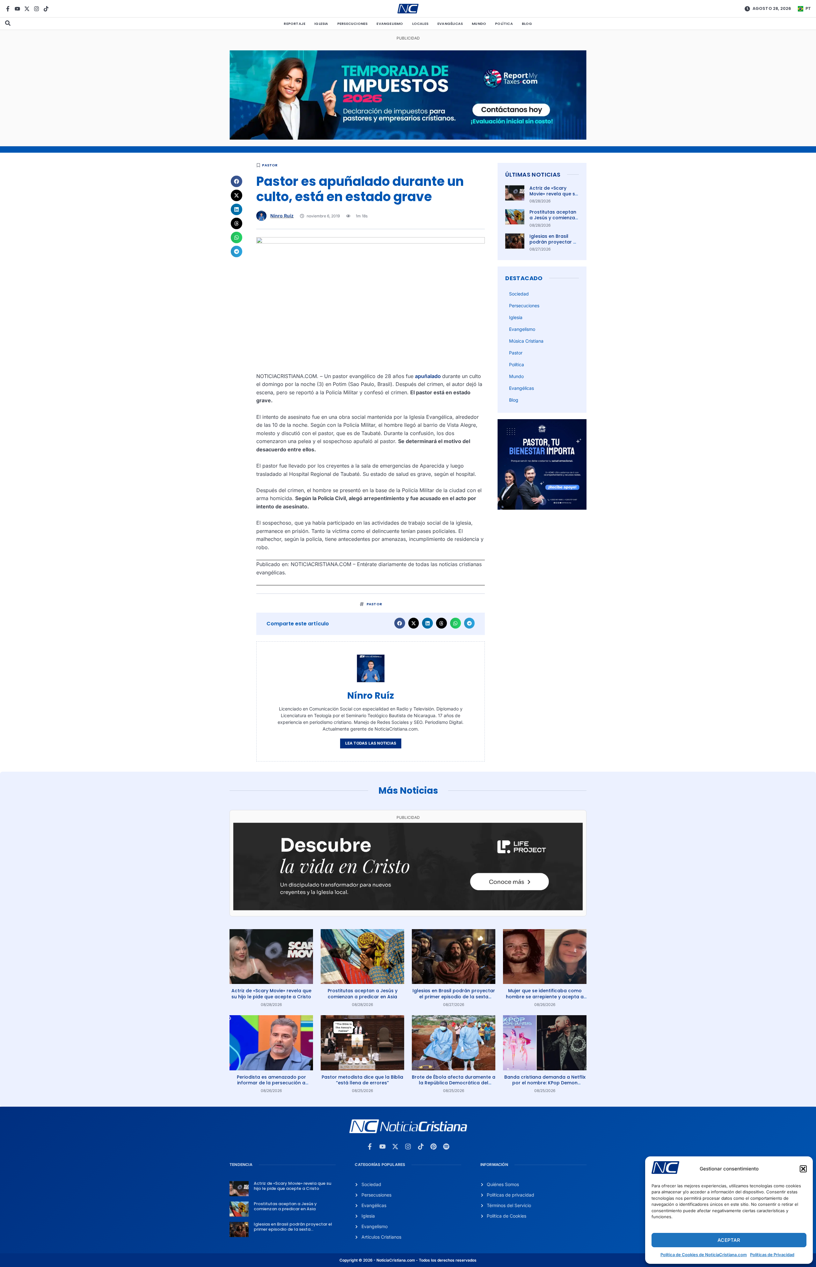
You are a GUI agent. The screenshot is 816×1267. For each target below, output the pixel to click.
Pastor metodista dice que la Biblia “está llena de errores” (362, 1080)
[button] (803, 1169)
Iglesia (321, 23)
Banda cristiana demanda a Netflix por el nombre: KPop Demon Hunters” (545, 1083)
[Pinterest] (433, 1146)
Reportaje (294, 23)
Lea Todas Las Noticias (370, 743)
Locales (420, 23)
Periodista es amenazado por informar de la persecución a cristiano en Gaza (271, 1083)
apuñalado (428, 376)
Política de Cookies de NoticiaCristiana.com (703, 1254)
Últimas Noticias (532, 174)
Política (504, 23)
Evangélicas (450, 23)
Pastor (269, 165)
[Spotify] (446, 1146)
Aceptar (729, 1240)
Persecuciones (352, 23)
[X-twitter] (27, 8)
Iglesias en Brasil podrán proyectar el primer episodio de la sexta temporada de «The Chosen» (453, 996)
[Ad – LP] (408, 908)
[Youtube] (17, 8)
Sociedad (519, 293)
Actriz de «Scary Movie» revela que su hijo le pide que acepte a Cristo (553, 197)
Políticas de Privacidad (772, 1254)
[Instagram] (36, 8)
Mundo (479, 23)
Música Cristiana (526, 341)
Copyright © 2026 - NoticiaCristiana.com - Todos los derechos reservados (408, 1260)
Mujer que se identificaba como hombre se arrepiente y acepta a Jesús (545, 996)
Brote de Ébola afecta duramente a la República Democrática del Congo (453, 1083)
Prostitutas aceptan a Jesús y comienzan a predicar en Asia (553, 218)
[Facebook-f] (8, 8)
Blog (527, 23)
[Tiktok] (46, 8)
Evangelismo (389, 23)
